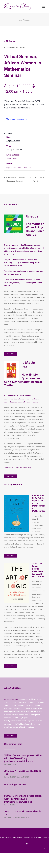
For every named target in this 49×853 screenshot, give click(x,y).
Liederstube (29, 727)
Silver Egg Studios (42, 837)
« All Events (9, 41)
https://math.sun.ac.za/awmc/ (18, 167)
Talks (8, 158)
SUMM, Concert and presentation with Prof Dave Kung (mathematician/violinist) (23, 758)
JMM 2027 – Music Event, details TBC (22, 772)
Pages (26, 20)
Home (20, 20)
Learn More (10, 354)
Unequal (33, 217)
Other (14, 158)
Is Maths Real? (29, 365)
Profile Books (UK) (11, 467)
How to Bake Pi (32, 711)
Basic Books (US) (24, 467)
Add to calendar (17, 119)
